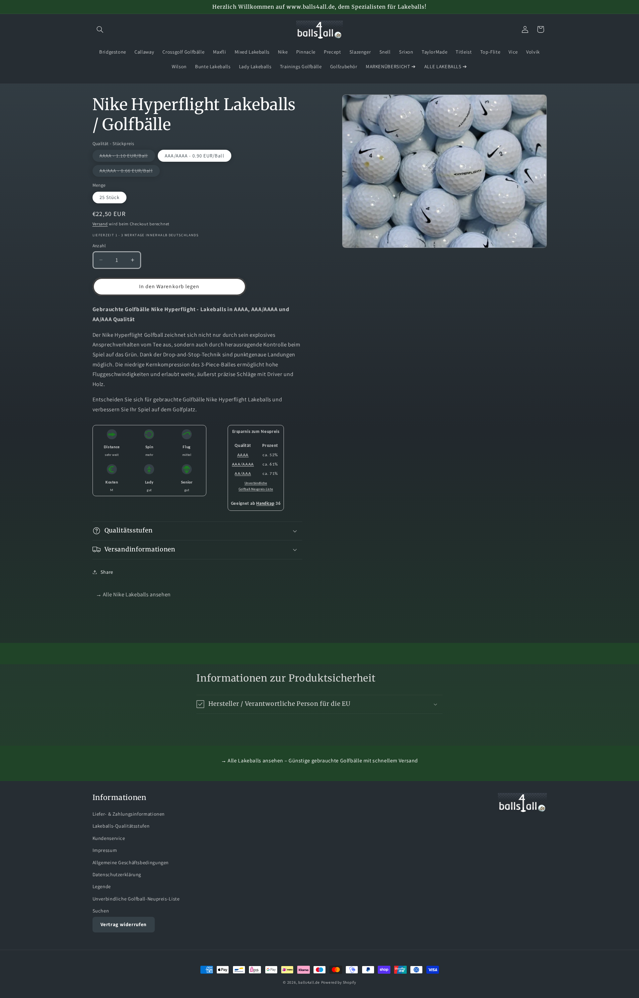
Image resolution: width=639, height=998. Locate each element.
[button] (100, 29)
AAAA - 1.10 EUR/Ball (127, 157)
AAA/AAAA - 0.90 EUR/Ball (194, 155)
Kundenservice (109, 838)
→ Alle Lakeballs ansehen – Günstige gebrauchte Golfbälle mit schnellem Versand (319, 760)
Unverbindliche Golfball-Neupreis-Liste (136, 899)
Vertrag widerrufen (124, 924)
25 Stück (109, 197)
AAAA (243, 455)
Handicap (265, 503)
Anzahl (99, 246)
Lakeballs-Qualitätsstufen (121, 826)
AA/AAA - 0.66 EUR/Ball (130, 172)
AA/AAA (243, 474)
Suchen (101, 910)
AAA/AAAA (243, 464)
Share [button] (107, 572)
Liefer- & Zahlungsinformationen (129, 814)
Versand (100, 224)
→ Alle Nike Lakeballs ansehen (133, 594)
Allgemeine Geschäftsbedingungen (131, 862)
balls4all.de (309, 982)
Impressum (105, 850)
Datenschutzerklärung (117, 874)
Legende (102, 886)
